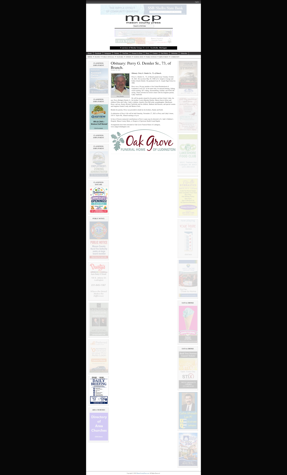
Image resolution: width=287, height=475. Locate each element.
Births (90, 57)
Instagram (108, 53)
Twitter (116, 53)
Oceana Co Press (137, 53)
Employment (164, 57)
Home (90, 53)
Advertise (174, 53)
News (147, 53)
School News (139, 57)
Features (120, 57)
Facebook (98, 53)
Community (175, 57)
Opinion (129, 57)
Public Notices (151, 57)
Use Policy (164, 53)
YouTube (125, 53)
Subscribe (184, 53)
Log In (197, 2)
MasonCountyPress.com (143, 473)
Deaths (97, 57)
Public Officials (108, 57)
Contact (155, 53)
